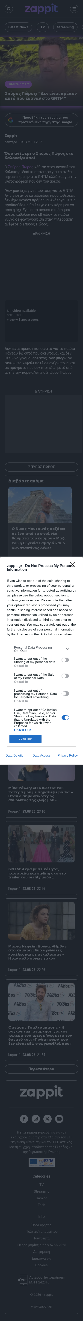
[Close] (74, 566)
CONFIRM (26, 739)
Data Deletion (15, 755)
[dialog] (41, 660)
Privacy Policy (68, 755)
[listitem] (41, 649)
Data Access (41, 755)
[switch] (65, 660)
